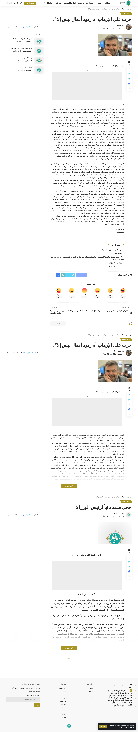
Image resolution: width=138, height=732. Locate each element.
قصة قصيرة (27, 70)
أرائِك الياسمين (28, 58)
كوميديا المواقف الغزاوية (114, 266)
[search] (18, 3)
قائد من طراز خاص (116, 253)
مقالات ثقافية (27, 41)
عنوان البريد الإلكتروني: (32, 695)
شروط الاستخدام (123, 727)
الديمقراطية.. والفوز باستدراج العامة (110, 250)
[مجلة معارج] (125, 3)
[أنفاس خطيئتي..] (39, 70)
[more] (44, 3)
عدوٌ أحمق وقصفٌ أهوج (114, 263)
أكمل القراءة (69, 486)
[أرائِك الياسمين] (39, 60)
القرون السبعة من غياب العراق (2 (22, 38)
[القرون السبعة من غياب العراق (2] (39, 41)
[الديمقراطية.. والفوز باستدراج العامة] (39, 51)
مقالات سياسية (126, 13)
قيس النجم (120, 513)
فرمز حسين (120, 25)
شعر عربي (28, 60)
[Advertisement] (87, 86)
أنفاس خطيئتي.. (27, 67)
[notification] (21, 3)
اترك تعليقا (57, 323)
